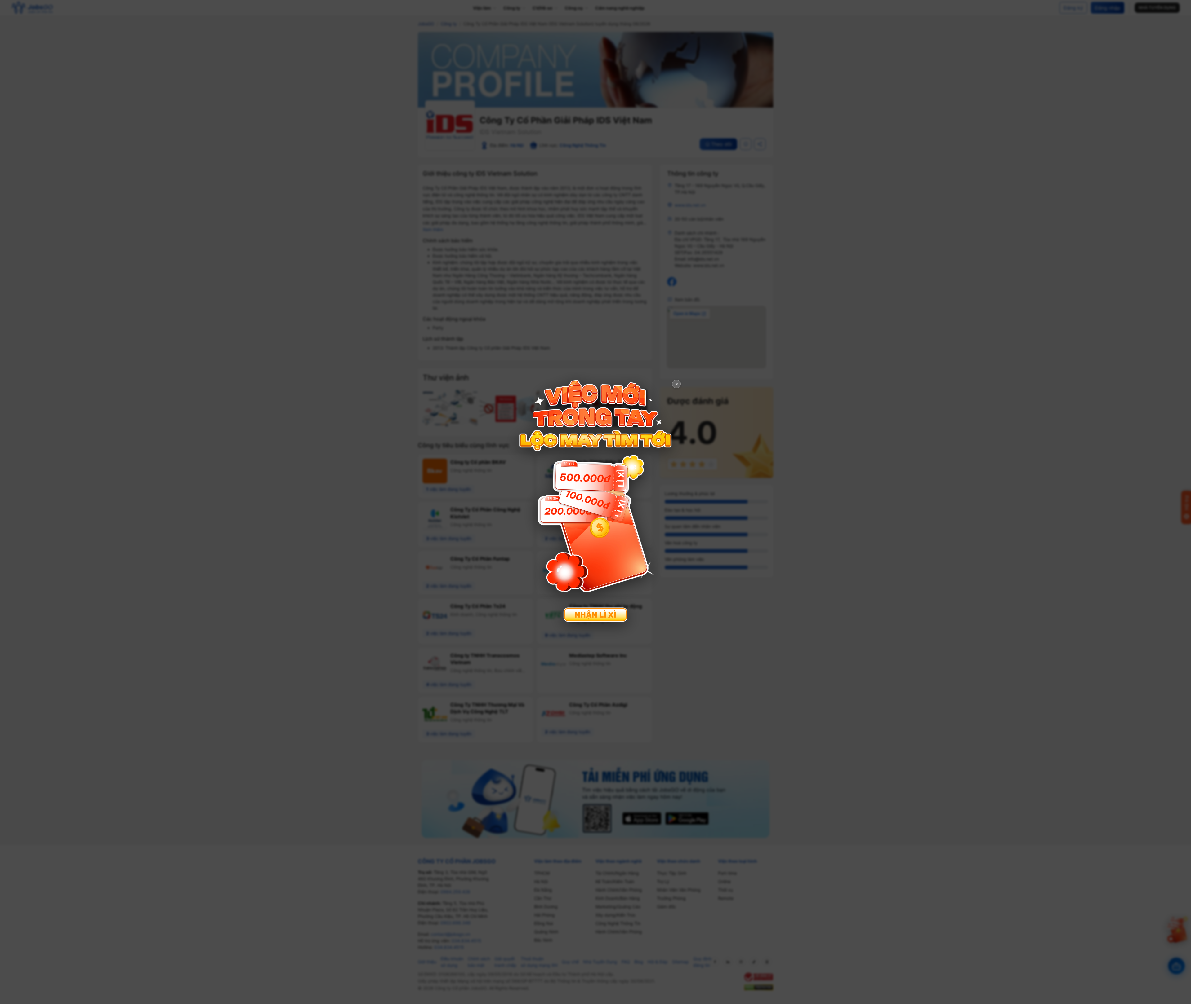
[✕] (595, 501)
